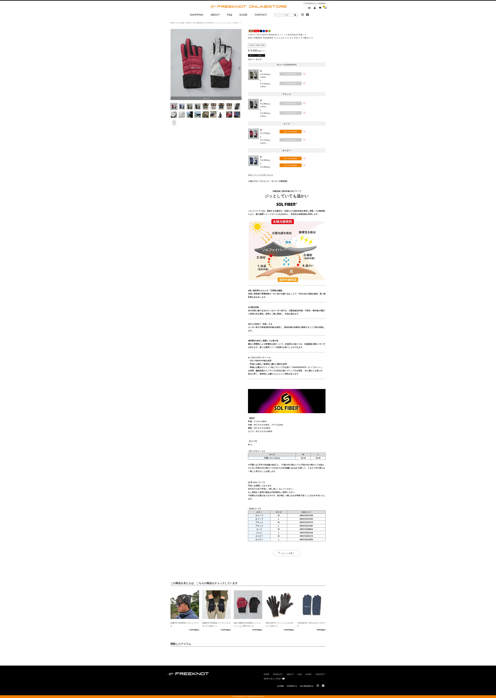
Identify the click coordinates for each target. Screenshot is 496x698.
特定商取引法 (292, 686)
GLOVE (188, 23)
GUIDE (243, 14)
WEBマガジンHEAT (273, 679)
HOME (172, 23)
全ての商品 (180, 23)
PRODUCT (278, 674)
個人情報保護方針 (306, 686)
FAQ (229, 14)
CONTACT (261, 14)
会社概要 (280, 686)
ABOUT (215, 14)
